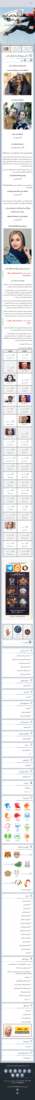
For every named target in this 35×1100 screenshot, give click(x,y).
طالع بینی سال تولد (25, 889)
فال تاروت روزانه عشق (24, 945)
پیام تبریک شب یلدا (25, 1021)
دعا (29, 753)
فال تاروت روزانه (26, 901)
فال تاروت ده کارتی (25, 938)
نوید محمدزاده (24, 538)
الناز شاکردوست (25, 554)
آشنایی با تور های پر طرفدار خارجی (22, 984)
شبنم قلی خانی (10, 529)
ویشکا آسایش (24, 477)
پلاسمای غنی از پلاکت (25, 991)
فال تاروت (27, 952)
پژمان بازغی (10, 390)
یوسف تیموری (24, 469)
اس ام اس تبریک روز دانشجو (23, 655)
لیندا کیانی (10, 411)
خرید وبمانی (27, 977)
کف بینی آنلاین (27, 727)
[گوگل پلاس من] (22, 1075)
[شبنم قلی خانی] (6, 49)
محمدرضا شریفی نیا (10, 460)
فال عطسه (27, 1046)
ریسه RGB (27, 788)
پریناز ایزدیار (10, 444)
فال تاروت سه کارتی (25, 919)
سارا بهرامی (10, 436)
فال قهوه (28, 708)
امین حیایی (10, 485)
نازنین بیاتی (24, 517)
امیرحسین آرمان (10, 517)
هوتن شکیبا (10, 370)
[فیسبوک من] (20, 1071)
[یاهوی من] (29, 1071)
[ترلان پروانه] (16, 49)
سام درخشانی (10, 546)
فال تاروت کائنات (26, 912)
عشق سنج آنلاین (26, 776)
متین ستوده (24, 485)
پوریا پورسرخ (24, 444)
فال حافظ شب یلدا (26, 1018)
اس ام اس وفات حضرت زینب (23, 670)
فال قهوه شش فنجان (25, 715)
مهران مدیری (25, 460)
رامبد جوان (10, 493)
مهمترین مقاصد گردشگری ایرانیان (22, 988)
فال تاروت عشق (26, 941)
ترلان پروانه (10, 477)
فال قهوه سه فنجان (25, 712)
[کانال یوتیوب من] (17, 1075)
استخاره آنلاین (27, 685)
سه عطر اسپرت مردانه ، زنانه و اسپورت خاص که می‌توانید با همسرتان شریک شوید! (19, 972)
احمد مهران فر (10, 554)
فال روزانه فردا (26, 1058)
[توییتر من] (6, 1071)
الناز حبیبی (24, 529)
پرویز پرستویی (10, 424)
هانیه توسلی (10, 501)
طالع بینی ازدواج (18, 635)
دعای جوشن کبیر (26, 750)
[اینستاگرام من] (15, 1071)
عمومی (22, 642)
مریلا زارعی (24, 390)
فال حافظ (28, 1010)
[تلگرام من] (24, 1071)
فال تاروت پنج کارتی (25, 926)
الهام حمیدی (10, 538)
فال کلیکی (27, 765)
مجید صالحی (24, 501)
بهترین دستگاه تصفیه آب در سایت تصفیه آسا (19, 964)
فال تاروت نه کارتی (25, 934)
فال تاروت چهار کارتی (25, 923)
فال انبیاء (28, 697)
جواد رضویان (24, 546)
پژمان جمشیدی (24, 370)
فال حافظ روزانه (26, 1014)
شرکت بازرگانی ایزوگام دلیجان (23, 980)
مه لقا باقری (24, 452)
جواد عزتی (10, 403)
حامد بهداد (24, 357)
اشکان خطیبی (24, 382)
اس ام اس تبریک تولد (25, 666)
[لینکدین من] (13, 1075)
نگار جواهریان (24, 403)
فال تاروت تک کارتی (25, 915)
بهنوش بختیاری (24, 411)
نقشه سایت (10, 1086)
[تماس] (10, 1071)
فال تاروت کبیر (26, 904)
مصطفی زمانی (10, 509)
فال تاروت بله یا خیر (25, 949)
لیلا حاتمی (24, 509)
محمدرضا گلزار (24, 493)
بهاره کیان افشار (10, 357)
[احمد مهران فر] (27, 49)
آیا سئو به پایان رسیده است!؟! (23, 968)
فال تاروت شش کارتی (25, 930)
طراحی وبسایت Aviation (24, 995)
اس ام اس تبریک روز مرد (24, 663)
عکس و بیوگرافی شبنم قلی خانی (14, 17)
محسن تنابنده (10, 452)
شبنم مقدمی (10, 469)
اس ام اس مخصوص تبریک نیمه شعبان (21, 659)
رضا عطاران (24, 424)
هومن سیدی (25, 436)
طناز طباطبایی (10, 382)
